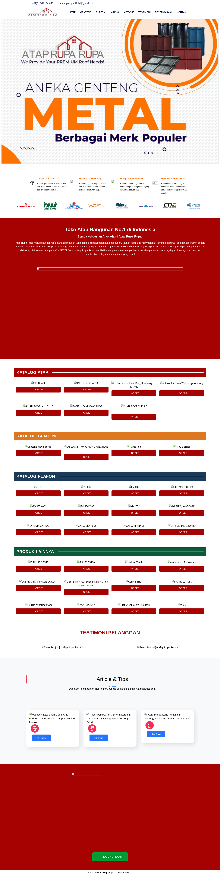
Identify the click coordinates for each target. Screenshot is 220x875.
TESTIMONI (144, 12)
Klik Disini (41, 737)
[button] (110, 306)
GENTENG (85, 12)
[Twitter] (179, 3)
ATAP (73, 12)
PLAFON (100, 12)
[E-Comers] (184, 3)
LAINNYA (115, 12)
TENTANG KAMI (163, 12)
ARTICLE (129, 12)
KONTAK (181, 12)
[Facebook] (174, 3)
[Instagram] (190, 3)
